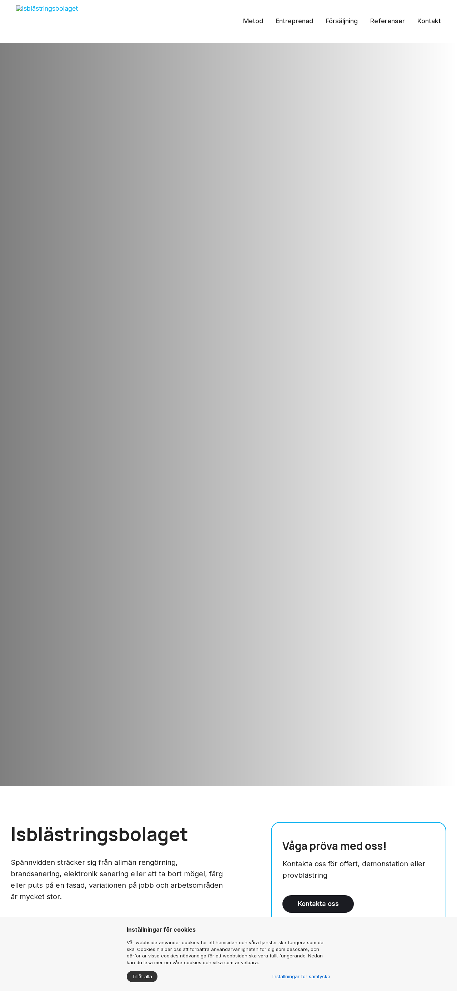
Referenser (387, 21)
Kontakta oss (318, 903)
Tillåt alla (142, 976)
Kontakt (429, 21)
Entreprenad (294, 21)
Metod (253, 21)
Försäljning (342, 21)
